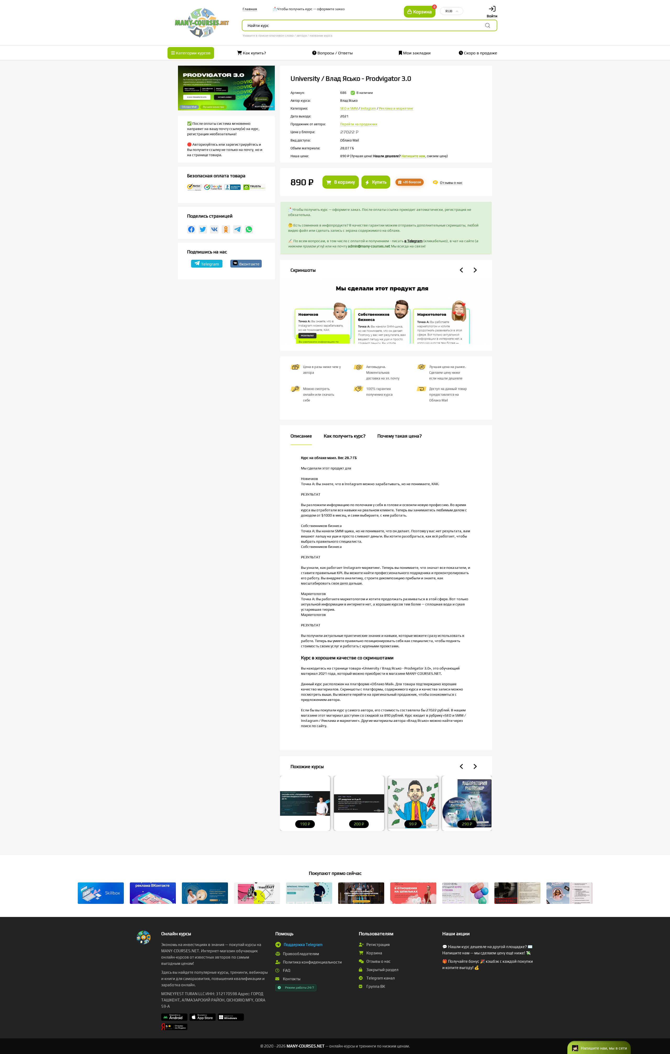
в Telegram (413, 241)
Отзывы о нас (378, 961)
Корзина (374, 953)
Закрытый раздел (382, 969)
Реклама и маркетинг (396, 108)
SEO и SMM (349, 108)
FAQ (286, 970)
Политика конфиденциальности (312, 962)
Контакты (291, 979)
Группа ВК (375, 986)
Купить (378, 182)
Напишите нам (413, 156)
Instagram (368, 108)
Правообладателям (300, 953)
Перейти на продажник (358, 124)
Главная (250, 9)
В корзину (344, 182)
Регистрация (378, 944)
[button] (599, 1047)
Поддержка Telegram (303, 944)
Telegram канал (380, 978)
